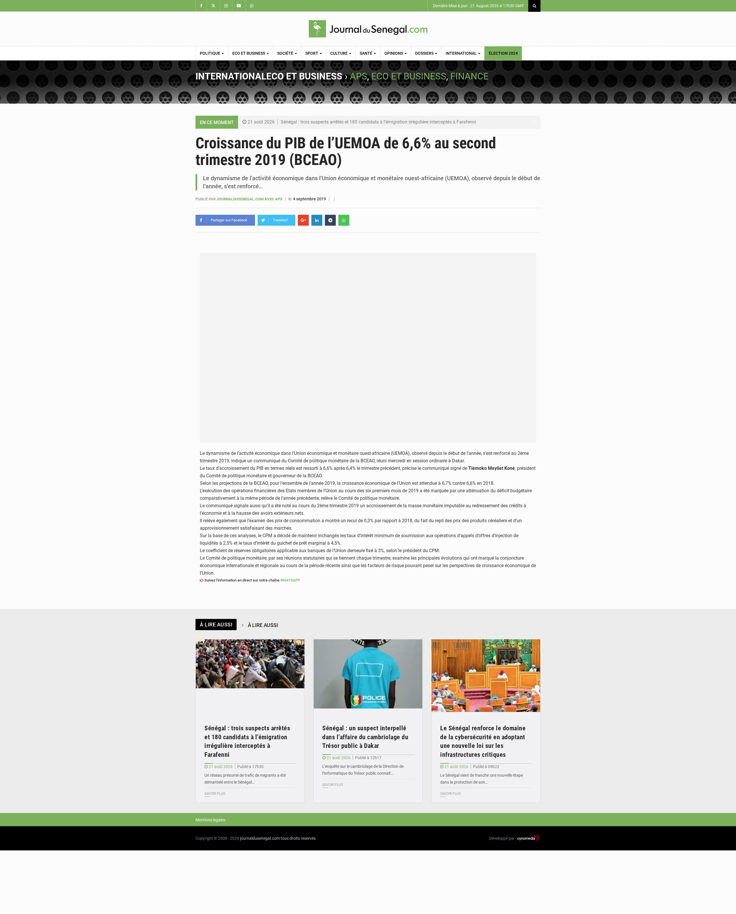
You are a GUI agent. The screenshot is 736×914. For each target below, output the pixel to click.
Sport (312, 53)
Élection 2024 (503, 53)
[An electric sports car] (250, 675)
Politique (210, 53)
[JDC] (367, 28)
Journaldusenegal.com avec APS (249, 199)
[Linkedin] (316, 220)
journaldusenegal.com (260, 838)
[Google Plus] (303, 220)
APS (358, 76)
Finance (469, 76)
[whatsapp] (343, 220)
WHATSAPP (290, 580)
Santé (366, 53)
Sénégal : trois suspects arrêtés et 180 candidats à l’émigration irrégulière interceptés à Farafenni (378, 122)
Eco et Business (249, 53)
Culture (339, 53)
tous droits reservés (298, 838)
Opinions (394, 53)
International (462, 53)
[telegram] (330, 220)
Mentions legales (210, 820)
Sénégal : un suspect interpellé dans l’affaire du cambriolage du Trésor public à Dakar (365, 737)
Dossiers (424, 53)
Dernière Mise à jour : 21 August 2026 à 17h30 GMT (478, 5)
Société (285, 53)
